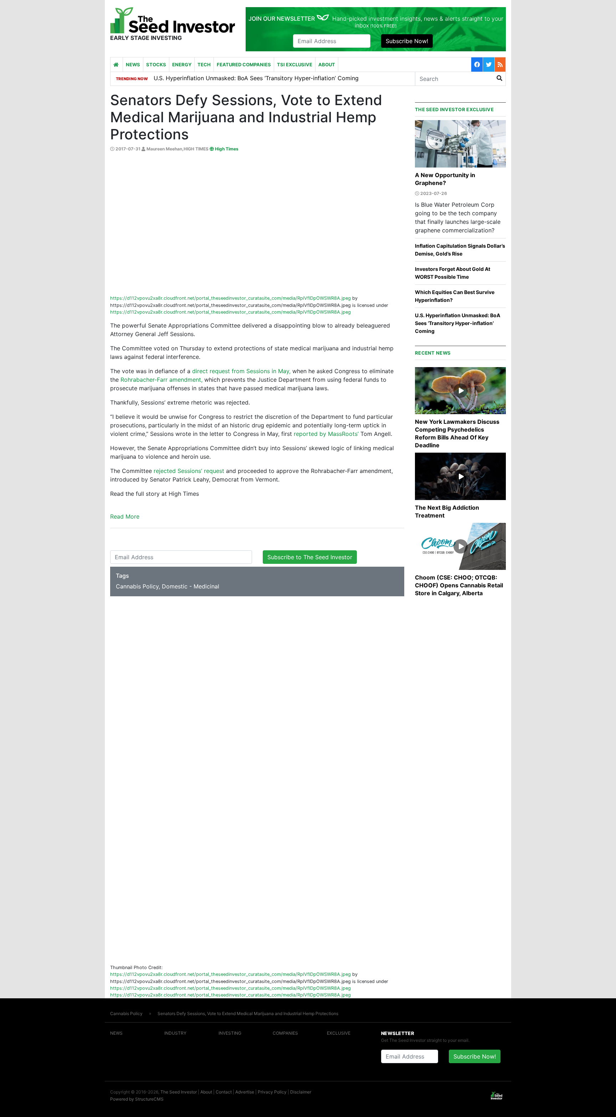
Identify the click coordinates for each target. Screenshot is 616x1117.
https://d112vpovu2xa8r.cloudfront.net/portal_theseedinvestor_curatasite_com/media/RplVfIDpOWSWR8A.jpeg (230, 298)
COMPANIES (285, 1033)
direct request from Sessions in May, (241, 371)
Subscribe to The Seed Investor (309, 557)
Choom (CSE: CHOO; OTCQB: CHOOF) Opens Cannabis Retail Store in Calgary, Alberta (459, 585)
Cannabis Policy (126, 1013)
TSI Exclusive (294, 64)
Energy (181, 64)
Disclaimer (300, 1092)
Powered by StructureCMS (137, 1099)
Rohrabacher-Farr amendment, (161, 379)
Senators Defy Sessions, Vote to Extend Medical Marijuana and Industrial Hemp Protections (248, 1013)
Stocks (156, 64)
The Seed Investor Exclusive (454, 109)
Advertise (244, 1092)
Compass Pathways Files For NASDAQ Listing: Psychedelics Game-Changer (255, 78)
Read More (124, 516)
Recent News (433, 353)
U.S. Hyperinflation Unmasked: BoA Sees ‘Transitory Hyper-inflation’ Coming (457, 323)
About (326, 64)
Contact (224, 1092)
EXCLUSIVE (338, 1033)
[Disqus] (257, 688)
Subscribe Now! (407, 41)
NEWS (116, 1033)
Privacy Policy (272, 1092)
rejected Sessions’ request (190, 470)
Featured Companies (244, 64)
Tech (204, 64)
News (133, 64)
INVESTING (230, 1033)
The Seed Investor (178, 1092)
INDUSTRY (175, 1033)
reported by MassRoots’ (326, 433)
